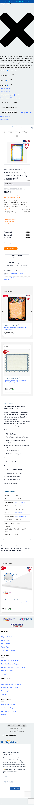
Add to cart (11, 248)
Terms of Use (5, 647)
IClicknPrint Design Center (9, 687)
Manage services (5, 92)
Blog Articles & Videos (8, 704)
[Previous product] (18, 136)
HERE (21, 1)
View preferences (9, 107)
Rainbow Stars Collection (23, 132)
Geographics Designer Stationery (16, 131)
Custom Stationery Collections (17, 273)
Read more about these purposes (10, 98)
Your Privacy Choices (6, 116)
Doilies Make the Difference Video (11, 711)
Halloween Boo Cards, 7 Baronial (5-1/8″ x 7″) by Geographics (16, 328)
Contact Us (4, 674)
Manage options (5, 89)
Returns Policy (5, 640)
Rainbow (27, 277)
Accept (5, 102)
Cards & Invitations (20, 502)
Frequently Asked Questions (10, 691)
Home (4, 131)
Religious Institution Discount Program (13, 667)
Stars (9, 279)
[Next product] (15, 136)
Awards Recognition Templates (11, 684)
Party (23, 277)
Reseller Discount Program (9, 660)
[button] (17, 30)
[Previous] (3, 315)
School (5, 279)
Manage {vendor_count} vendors (10, 95)
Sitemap (3, 714)
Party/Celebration (19, 516)
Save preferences (9, 112)
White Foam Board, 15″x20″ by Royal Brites (14, 602)
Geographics (18, 512)
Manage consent (9, 735)
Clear (28, 180)
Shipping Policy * (6, 637)
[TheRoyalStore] (17, 126)
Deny (15, 102)
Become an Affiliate (7, 670)
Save (6, 296)
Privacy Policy (4, 119)
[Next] (31, 315)
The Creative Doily (7, 708)
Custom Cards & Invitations (14, 277)
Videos (3, 694)
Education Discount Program (10, 664)
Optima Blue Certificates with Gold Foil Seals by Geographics (15, 381)
